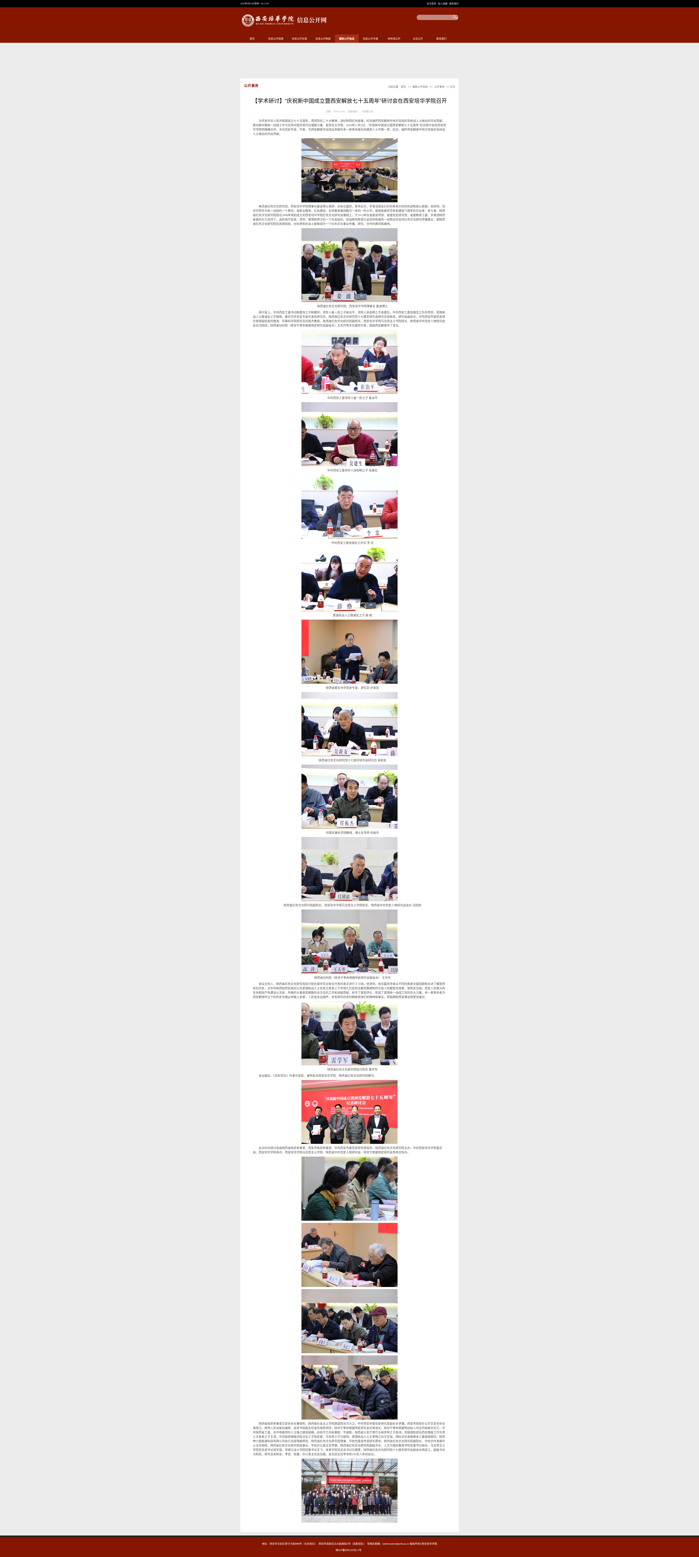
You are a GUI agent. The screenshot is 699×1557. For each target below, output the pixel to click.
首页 (252, 38)
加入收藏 (443, 3)
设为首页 (432, 3)
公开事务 (439, 86)
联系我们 (454, 3)
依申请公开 (394, 38)
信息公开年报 (370, 38)
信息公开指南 (275, 38)
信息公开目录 (299, 38)
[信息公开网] (286, 28)
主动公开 (418, 38)
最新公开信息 (346, 38)
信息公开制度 (323, 38)
